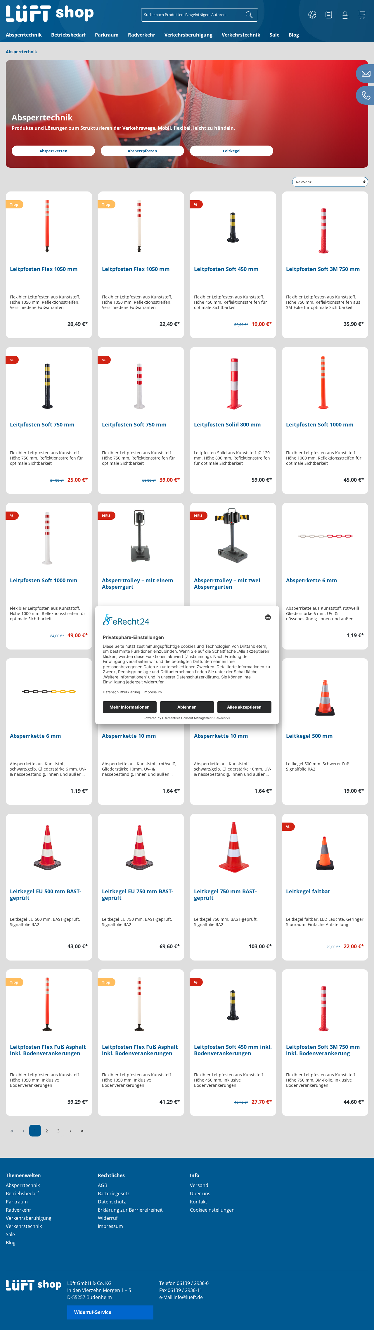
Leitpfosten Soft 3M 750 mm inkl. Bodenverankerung (323, 1050)
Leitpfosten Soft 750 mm (42, 424)
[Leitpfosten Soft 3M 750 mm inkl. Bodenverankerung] (325, 1002)
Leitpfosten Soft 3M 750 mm (323, 269)
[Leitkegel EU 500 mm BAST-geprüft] (49, 847)
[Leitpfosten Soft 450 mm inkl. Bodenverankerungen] (233, 1002)
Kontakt (198, 1201)
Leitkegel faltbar (308, 891)
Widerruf (107, 1218)
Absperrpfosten (142, 150)
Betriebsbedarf (22, 1193)
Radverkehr (18, 1210)
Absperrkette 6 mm (311, 580)
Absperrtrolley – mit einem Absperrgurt (137, 583)
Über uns (200, 1193)
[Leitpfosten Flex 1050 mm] (49, 225)
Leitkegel (231, 150)
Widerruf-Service (92, 1312)
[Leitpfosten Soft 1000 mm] (325, 380)
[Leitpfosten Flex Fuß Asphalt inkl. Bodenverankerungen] (49, 1002)
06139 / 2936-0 (193, 1283)
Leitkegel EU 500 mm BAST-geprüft (45, 894)
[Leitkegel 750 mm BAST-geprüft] (233, 847)
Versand (199, 1185)
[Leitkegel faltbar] (325, 847)
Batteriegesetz (114, 1193)
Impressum (110, 1226)
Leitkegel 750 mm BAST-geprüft (225, 894)
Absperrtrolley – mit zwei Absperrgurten (227, 583)
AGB (102, 1185)
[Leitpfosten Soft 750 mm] (49, 380)
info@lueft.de (188, 1297)
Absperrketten (53, 150)
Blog (10, 1242)
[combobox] (191, 15)
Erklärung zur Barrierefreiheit (130, 1210)
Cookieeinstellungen (212, 1210)
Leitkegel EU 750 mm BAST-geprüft (137, 894)
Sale (10, 1234)
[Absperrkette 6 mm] (325, 536)
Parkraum (17, 1201)
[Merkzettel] (328, 15)
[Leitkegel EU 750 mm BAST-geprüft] (141, 847)
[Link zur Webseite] (312, 15)
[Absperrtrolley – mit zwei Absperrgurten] (233, 536)
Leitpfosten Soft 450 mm (226, 269)
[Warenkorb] (361, 15)
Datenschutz (112, 1201)
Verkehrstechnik (24, 1226)
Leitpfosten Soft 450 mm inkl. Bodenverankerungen (233, 1050)
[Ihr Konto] (345, 15)
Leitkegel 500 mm (309, 736)
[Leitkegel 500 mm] (325, 691)
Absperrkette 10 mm (129, 736)
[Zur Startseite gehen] (50, 13)
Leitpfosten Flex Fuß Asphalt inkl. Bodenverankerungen (48, 1050)
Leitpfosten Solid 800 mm (227, 424)
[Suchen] (249, 15)
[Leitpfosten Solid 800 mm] (233, 380)
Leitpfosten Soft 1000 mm (320, 424)
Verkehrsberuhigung (28, 1218)
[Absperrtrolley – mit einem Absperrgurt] (141, 536)
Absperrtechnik (23, 1185)
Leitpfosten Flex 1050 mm (44, 269)
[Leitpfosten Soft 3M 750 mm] (325, 225)
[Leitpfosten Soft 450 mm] (233, 225)
